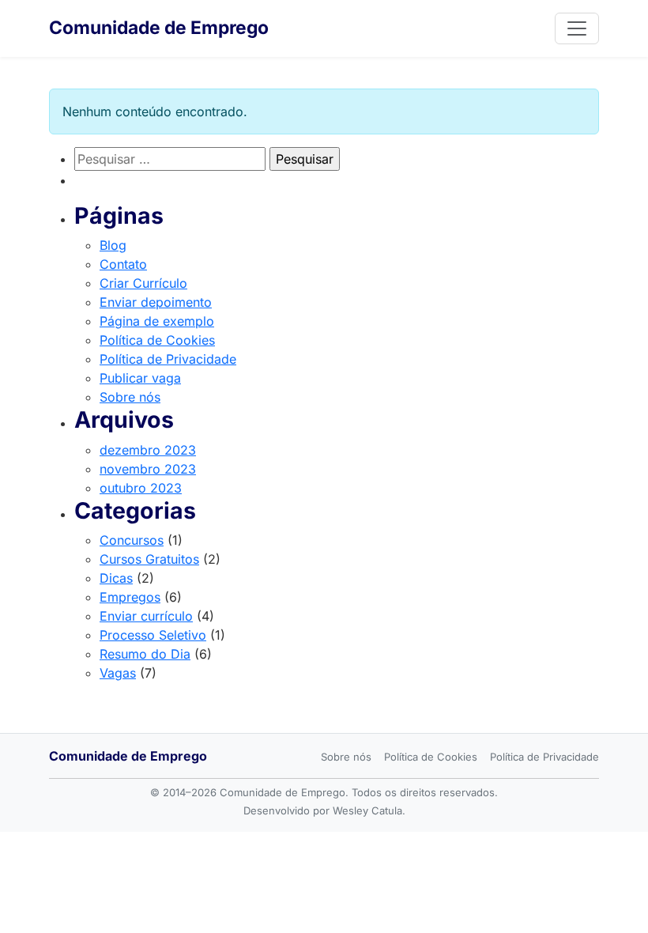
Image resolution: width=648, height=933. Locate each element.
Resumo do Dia (145, 654)
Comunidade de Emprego (128, 756)
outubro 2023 (141, 488)
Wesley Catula (367, 810)
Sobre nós (130, 397)
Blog (113, 245)
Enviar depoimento (156, 302)
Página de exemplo (157, 321)
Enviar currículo (146, 616)
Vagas (118, 673)
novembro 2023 (148, 469)
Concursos (132, 540)
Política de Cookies (157, 340)
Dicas (116, 578)
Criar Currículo (143, 283)
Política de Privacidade (168, 359)
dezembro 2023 (148, 450)
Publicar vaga (140, 378)
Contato (123, 264)
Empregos (130, 597)
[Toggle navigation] (577, 28)
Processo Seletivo (153, 635)
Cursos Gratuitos (149, 559)
